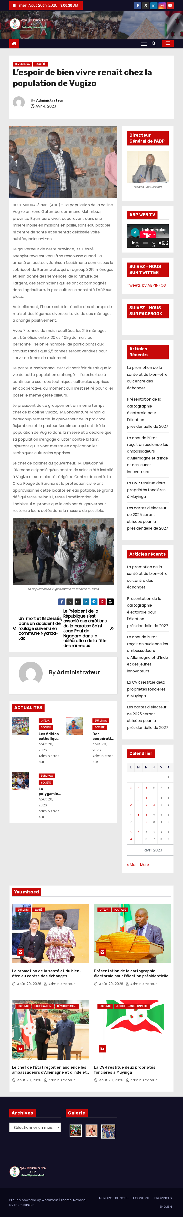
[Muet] (160, 243)
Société (41, 64)
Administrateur (49, 100)
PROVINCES (163, 1198)
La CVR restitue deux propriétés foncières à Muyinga (146, 489)
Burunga (101, 720)
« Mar (132, 864)
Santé (38, 910)
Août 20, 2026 (29, 983)
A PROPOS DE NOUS (113, 1198)
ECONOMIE (141, 1198)
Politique (120, 910)
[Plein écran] (165, 243)
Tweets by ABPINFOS (146, 285)
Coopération (43, 1006)
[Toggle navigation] (144, 43)
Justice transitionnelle (132, 1006)
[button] (154, 43)
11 (138, 801)
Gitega (45, 720)
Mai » (144, 864)
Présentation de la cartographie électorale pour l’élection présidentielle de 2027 (147, 413)
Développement (66, 1006)
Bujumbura (22, 64)
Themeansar (24, 1204)
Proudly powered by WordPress (34, 1200)
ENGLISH (166, 1206)
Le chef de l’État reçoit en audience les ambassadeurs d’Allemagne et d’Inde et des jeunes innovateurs (49, 1072)
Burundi (23, 910)
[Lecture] (133, 243)
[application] (148, 236)
